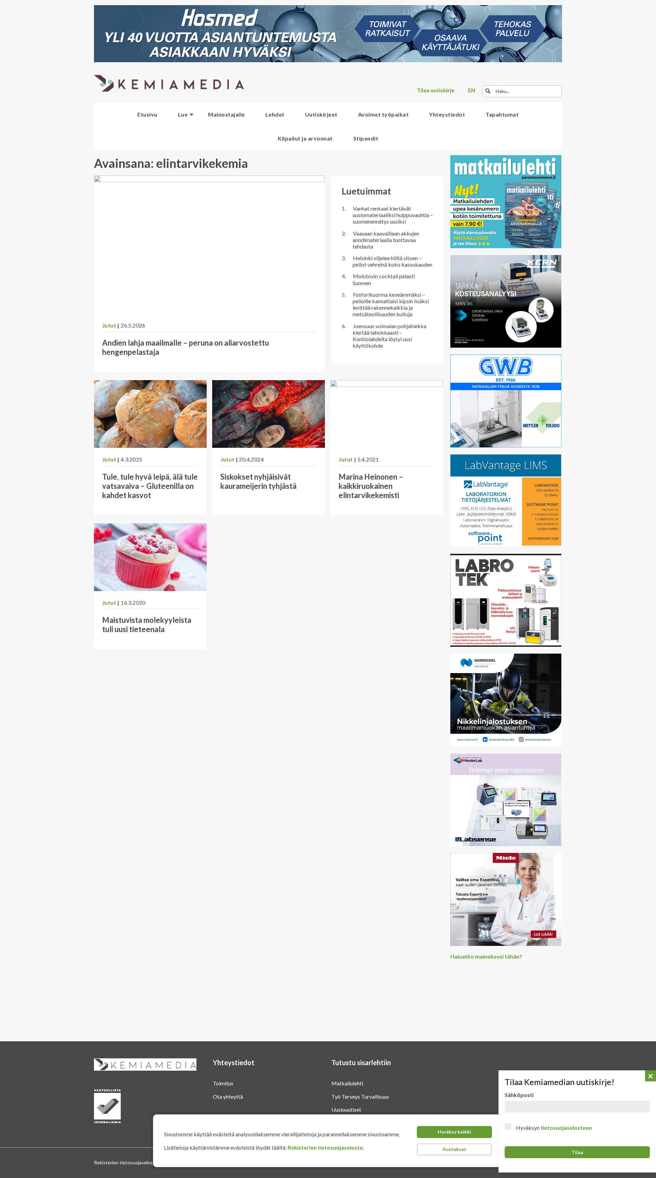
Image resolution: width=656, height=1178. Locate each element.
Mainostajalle (226, 114)
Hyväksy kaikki (454, 1132)
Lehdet (275, 114)
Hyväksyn (554, 1127)
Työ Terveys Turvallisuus (360, 1096)
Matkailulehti (347, 1083)
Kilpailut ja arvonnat (305, 138)
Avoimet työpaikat (383, 114)
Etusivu (147, 114)
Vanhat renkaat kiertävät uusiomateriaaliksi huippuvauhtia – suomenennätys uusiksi (393, 215)
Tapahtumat (502, 114)
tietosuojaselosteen (566, 1127)
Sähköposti (519, 1095)
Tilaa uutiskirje (435, 90)
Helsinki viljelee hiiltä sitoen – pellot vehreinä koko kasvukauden (392, 261)
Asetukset (454, 1149)
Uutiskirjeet (321, 114)
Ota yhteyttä (228, 1096)
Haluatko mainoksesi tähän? (486, 956)
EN (471, 90)
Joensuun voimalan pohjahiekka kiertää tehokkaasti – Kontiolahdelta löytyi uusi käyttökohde (389, 336)
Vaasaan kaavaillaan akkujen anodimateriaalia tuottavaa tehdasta (386, 240)
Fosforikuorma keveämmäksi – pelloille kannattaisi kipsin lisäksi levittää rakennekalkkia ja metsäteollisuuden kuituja (391, 304)
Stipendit (366, 138)
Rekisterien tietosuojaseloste (325, 1147)
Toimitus (223, 1083)
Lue (183, 114)
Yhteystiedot (447, 114)
